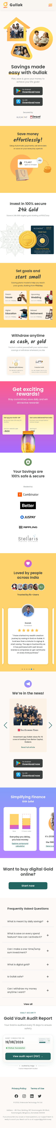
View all (28, 1004)
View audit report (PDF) (28, 1056)
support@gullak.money (42, 1119)
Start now (28, 885)
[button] (28, 430)
